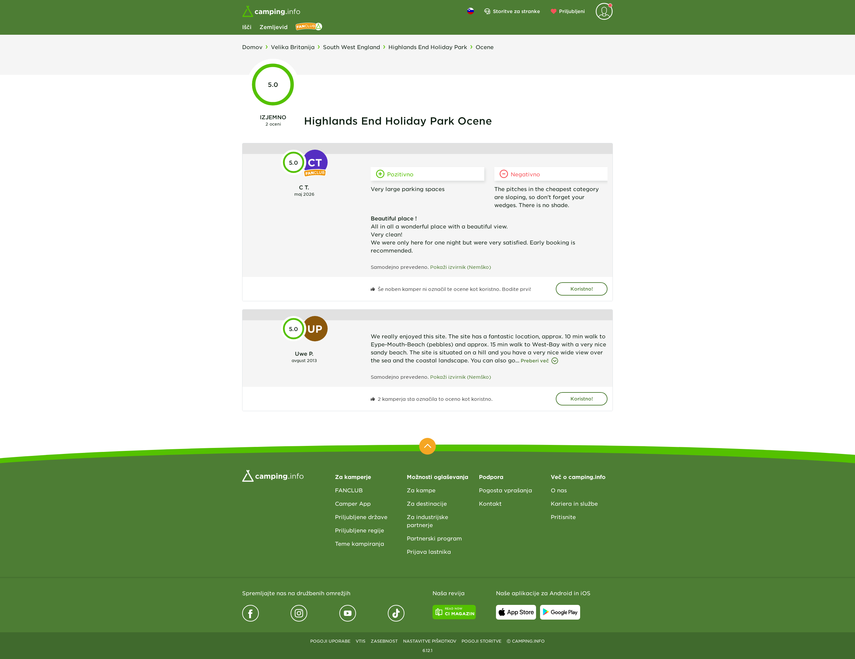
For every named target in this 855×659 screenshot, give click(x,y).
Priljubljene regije (359, 530)
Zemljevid (274, 26)
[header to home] (271, 11)
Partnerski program (434, 538)
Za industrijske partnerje (427, 520)
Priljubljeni (572, 11)
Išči (246, 26)
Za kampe (421, 490)
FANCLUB (349, 490)
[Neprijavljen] (604, 11)
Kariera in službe (574, 503)
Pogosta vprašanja (505, 490)
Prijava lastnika (429, 551)
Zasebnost (384, 641)
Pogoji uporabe (330, 641)
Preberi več (535, 360)
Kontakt (490, 503)
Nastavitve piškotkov (429, 641)
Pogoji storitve (481, 641)
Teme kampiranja (359, 543)
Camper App (353, 503)
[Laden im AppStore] (516, 612)
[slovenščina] (470, 11)
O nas (559, 490)
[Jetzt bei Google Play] (560, 612)
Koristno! (581, 289)
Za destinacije (427, 503)
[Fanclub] (309, 27)
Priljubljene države (361, 516)
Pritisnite (563, 516)
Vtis (360, 641)
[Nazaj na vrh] (427, 446)
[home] (273, 475)
